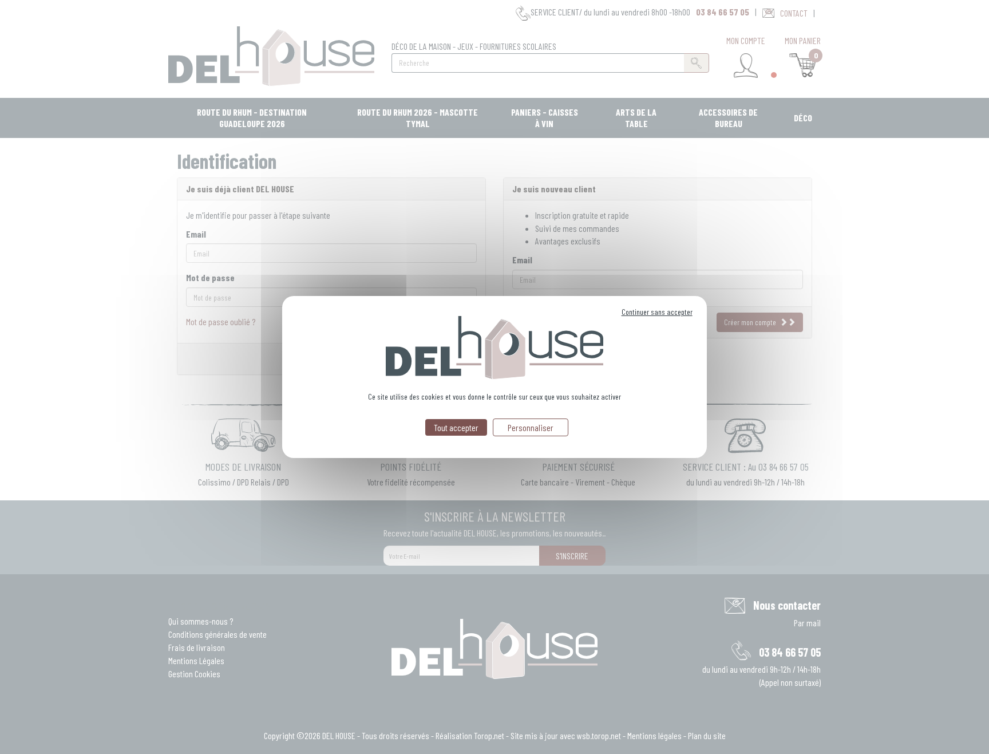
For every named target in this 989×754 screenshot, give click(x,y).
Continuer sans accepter (657, 312)
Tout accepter (456, 427)
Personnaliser (530, 427)
